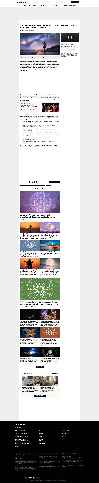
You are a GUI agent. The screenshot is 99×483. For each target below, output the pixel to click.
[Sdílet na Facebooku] (29, 182)
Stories (40, 437)
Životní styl (36, 5)
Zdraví (48, 5)
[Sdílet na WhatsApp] (36, 182)
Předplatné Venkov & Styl (21, 433)
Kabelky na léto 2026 (24, 462)
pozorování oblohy (42, 114)
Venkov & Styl (41, 443)
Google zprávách (41, 57)
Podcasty (40, 440)
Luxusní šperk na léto (18, 463)
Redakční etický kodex (20, 439)
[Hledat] (81, 2)
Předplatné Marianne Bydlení (22, 432)
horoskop (48, 185)
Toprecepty (65, 437)
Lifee (63, 436)
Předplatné (75, 2)
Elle (63, 432)
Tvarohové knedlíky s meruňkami (27, 469)
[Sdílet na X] (32, 182)
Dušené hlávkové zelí (18, 467)
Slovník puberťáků (23, 453)
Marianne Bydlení (46, 2)
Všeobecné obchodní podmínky (22, 443)
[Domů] (22, 2)
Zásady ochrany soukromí (21, 440)
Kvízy (26, 185)
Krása (29, 5)
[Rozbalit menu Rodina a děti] (67, 5)
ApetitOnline (65, 430)
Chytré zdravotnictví (30, 461)
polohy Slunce (44, 121)
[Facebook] (15, 427)
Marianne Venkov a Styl (62, 2)
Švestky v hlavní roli (25, 467)
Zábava (43, 5)
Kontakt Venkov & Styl (20, 437)
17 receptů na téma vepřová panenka (28, 468)
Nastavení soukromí (20, 442)
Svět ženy (64, 433)
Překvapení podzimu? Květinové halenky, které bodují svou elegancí (73, 453)
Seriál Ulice (24, 461)
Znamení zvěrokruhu (33, 185)
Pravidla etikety (17, 453)
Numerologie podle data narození (26, 454)
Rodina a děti (64, 5)
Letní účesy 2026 (31, 462)
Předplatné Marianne (20, 430)
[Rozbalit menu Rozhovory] (58, 5)
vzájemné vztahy (38, 134)
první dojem (39, 126)
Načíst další (40, 366)
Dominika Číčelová (24, 30)
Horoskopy (41, 439)
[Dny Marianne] (72, 5)
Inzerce (16, 446)
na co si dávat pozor (29, 97)
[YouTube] (20, 427)
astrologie (42, 185)
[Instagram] (17, 427)
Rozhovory (55, 5)
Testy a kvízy (29, 453)
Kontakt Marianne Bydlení (21, 436)
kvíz (22, 185)
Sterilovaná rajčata (18, 469)
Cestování (18, 454)
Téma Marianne (42, 442)
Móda (25, 5)
